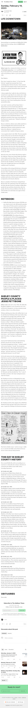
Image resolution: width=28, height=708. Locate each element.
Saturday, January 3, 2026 (8, 653)
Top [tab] (2, 649)
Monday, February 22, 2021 (8, 662)
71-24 (20, 259)
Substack (8, 705)
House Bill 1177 (12, 236)
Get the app (20, 702)
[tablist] (6, 633)
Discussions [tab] (11, 649)
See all (3, 680)
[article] (14, 656)
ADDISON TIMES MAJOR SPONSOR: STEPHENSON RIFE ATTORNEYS (9, 655)
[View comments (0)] (7, 15)
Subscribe (20, 1)
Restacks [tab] (10, 633)
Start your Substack (10, 702)
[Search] (25, 649)
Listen (25, 11)
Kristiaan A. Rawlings (11, 675)
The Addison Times (12, 665)
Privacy (16, 697)
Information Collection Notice (13, 614)
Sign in (25, 1)
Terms (19, 697)
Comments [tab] (4, 633)
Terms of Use (20, 613)
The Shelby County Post (7, 70)
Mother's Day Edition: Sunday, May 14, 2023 (10, 671)
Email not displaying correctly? (8, 664)
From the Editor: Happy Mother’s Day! (9, 674)
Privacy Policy (23, 614)
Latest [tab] (6, 649)
